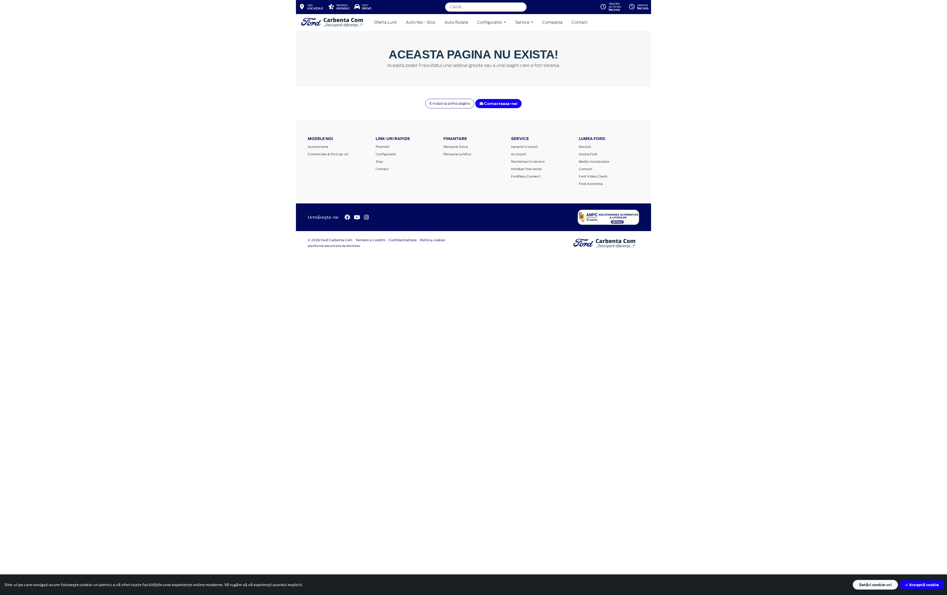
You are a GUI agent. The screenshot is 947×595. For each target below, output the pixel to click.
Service (522, 22)
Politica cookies (432, 240)
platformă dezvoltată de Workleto (334, 246)
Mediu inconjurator (594, 161)
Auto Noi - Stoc (421, 22)
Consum (585, 169)
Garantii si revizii (524, 146)
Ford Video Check (593, 176)
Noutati (585, 146)
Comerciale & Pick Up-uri (328, 154)
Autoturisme (318, 146)
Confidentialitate (402, 240)
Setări (875, 584)
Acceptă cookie (923, 584)
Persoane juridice (457, 154)
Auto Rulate (456, 22)
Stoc (379, 161)
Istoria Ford (588, 154)
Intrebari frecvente (526, 169)
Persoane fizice (455, 146)
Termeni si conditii (370, 240)
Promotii (383, 146)
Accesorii (518, 154)
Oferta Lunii (385, 22)
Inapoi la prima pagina (451, 103)
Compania (552, 22)
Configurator (490, 22)
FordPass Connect (525, 176)
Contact (580, 22)
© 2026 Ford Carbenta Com (330, 240)
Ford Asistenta (591, 183)
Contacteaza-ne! (500, 103)
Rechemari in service (528, 161)
